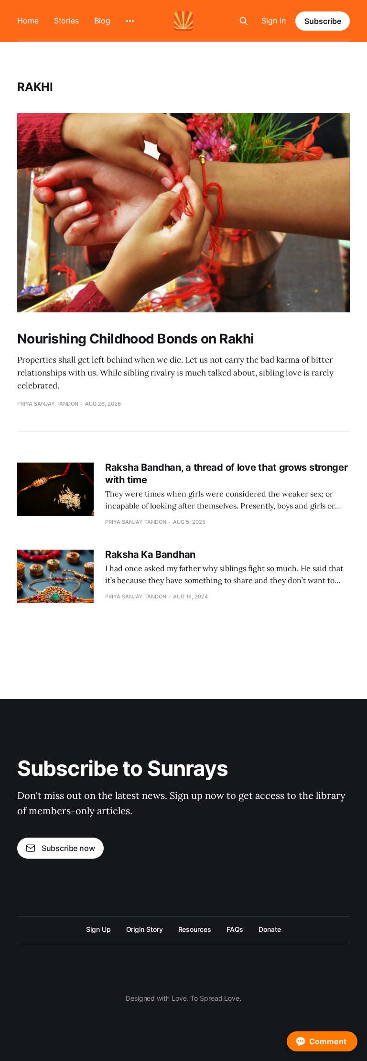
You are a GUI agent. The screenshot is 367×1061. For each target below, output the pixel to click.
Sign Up (98, 929)
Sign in (273, 20)
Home (28, 20)
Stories (66, 20)
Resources (194, 929)
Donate (270, 929)
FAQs (235, 929)
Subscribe (322, 21)
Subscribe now (68, 848)
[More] (130, 21)
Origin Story (144, 929)
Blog (102, 20)
